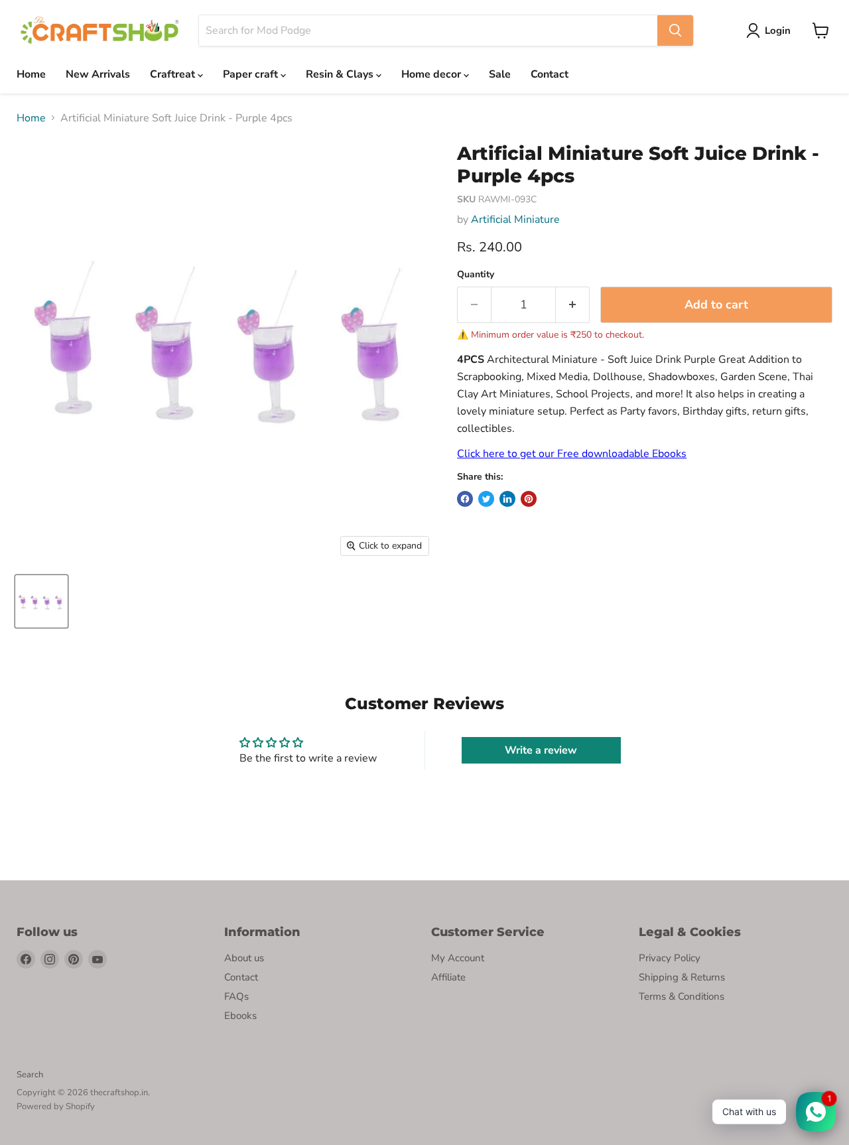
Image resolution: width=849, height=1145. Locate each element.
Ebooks (240, 1015)
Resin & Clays (341, 74)
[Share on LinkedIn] (507, 499)
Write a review (541, 750)
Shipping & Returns (682, 977)
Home (31, 74)
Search (30, 1075)
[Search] (675, 30)
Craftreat (174, 74)
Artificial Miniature (515, 219)
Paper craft (252, 74)
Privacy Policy (669, 958)
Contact (549, 74)
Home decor (432, 74)
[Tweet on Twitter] (486, 499)
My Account (457, 958)
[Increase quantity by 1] (573, 305)
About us (244, 958)
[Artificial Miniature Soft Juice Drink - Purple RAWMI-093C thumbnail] (41, 601)
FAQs (236, 996)
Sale (500, 74)
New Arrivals (98, 74)
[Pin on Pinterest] (529, 499)
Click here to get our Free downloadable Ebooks (571, 453)
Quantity (475, 274)
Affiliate (448, 977)
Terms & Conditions (681, 996)
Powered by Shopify (56, 1106)
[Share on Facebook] (465, 499)
